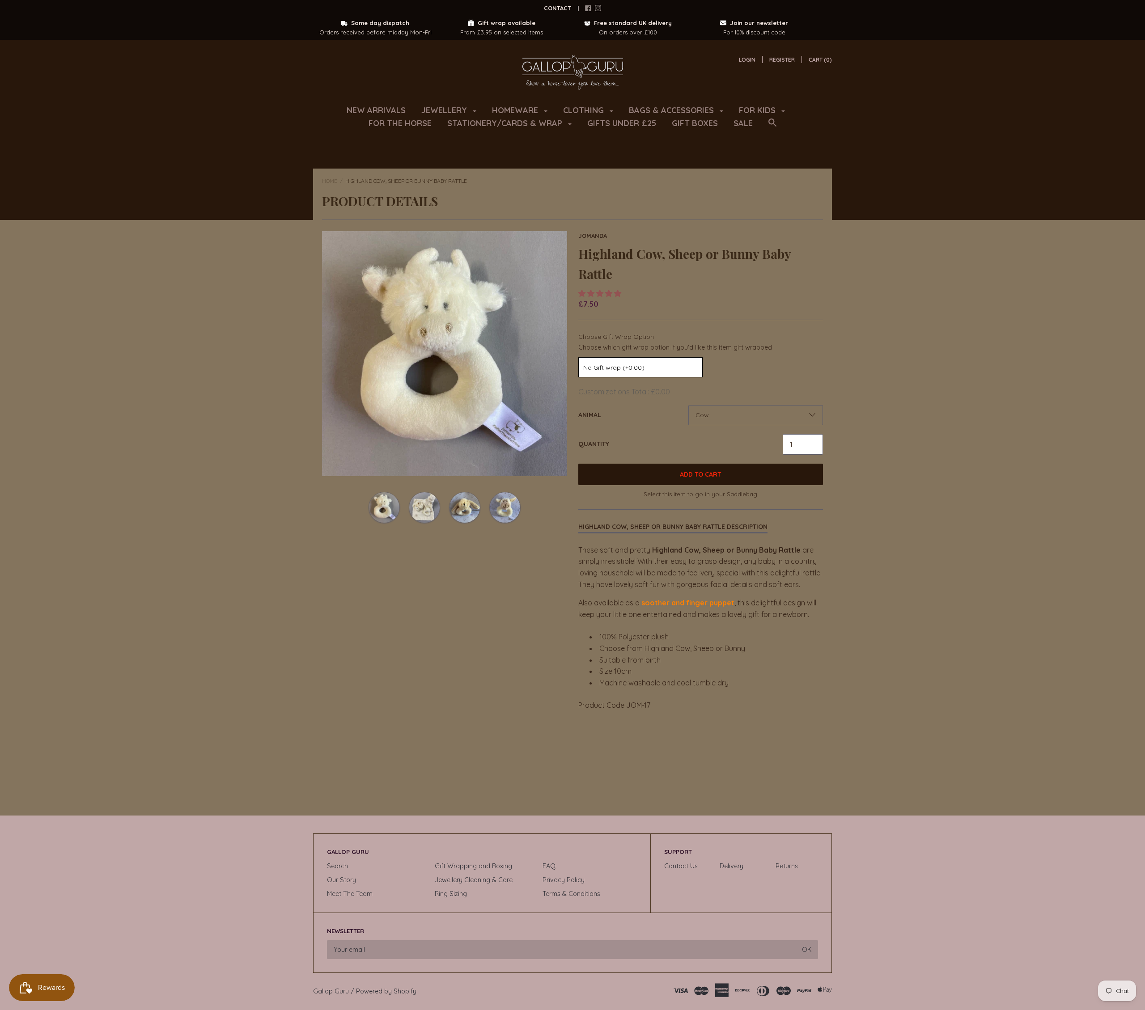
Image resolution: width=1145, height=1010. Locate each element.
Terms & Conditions (571, 894)
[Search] (772, 126)
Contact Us (681, 866)
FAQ (549, 866)
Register (782, 59)
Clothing (584, 110)
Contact (557, 8)
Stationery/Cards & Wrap (505, 123)
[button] (600, 293)
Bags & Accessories (672, 110)
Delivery (731, 866)
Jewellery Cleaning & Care (474, 880)
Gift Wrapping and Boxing (473, 866)
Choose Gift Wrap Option (616, 337)
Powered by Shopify (386, 991)
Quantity (593, 444)
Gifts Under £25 (621, 123)
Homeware (516, 110)
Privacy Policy (564, 880)
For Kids (758, 110)
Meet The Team (350, 894)
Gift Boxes (695, 123)
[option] (444, 353)
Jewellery (445, 110)
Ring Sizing (451, 894)
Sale (743, 123)
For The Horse (400, 123)
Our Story (341, 880)
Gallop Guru (331, 991)
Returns (787, 866)
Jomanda (592, 235)
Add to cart (700, 474)
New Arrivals (376, 110)
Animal (589, 415)
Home (329, 180)
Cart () (820, 59)
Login (747, 59)
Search (337, 866)
